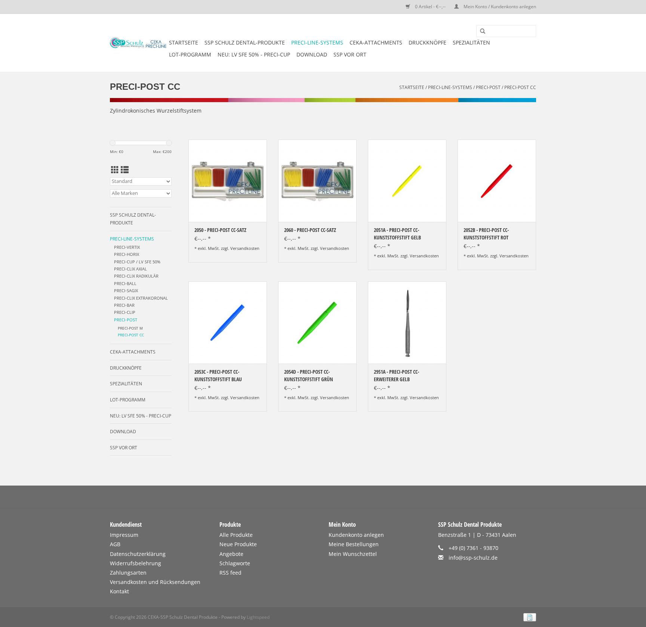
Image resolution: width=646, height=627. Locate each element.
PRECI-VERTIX (127, 247)
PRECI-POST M (130, 328)
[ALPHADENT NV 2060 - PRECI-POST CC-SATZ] (317, 181)
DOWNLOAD (311, 54)
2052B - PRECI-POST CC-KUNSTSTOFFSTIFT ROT (486, 233)
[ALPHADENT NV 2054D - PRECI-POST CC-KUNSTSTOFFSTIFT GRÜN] (317, 322)
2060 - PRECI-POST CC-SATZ (310, 229)
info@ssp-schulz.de (473, 557)
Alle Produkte (236, 534)
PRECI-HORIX (126, 254)
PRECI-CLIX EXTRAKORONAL (141, 298)
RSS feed (230, 572)
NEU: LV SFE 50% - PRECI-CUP (254, 54)
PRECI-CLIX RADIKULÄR (136, 276)
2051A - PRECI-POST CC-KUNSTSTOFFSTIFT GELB (397, 233)
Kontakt (119, 591)
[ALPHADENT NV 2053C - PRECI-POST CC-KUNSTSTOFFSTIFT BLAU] (227, 322)
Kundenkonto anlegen (356, 534)
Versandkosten (244, 248)
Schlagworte (234, 563)
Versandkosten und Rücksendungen (155, 581)
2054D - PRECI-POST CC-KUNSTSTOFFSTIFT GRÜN (308, 375)
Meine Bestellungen (354, 544)
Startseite (183, 42)
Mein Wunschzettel (353, 553)
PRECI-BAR (124, 305)
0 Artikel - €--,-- (430, 6)
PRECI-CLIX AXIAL (130, 269)
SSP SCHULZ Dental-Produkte (244, 42)
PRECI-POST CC (520, 87)
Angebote (231, 553)
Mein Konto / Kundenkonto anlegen (499, 6)
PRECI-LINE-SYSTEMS (317, 42)
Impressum (124, 534)
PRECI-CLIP (124, 312)
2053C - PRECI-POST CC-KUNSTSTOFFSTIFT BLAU (218, 375)
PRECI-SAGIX (126, 290)
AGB (115, 544)
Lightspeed (258, 617)
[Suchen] (480, 31)
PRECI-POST (488, 87)
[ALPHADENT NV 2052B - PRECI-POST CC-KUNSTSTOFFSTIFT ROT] (497, 181)
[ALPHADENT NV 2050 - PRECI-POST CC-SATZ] (227, 181)
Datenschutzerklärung (138, 553)
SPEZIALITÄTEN (471, 42)
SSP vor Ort (349, 54)
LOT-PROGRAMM (190, 54)
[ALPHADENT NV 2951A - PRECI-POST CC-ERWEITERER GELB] (407, 322)
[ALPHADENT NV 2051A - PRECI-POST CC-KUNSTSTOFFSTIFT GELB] (407, 181)
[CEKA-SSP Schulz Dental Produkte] (138, 43)
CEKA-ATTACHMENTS (376, 42)
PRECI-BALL (125, 283)
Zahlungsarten (128, 572)
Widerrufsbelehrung (135, 563)
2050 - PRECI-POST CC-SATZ (220, 229)
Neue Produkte (238, 544)
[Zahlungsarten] (528, 617)
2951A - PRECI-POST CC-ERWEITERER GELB (396, 375)
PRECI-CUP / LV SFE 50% (137, 261)
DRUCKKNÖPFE (427, 42)
